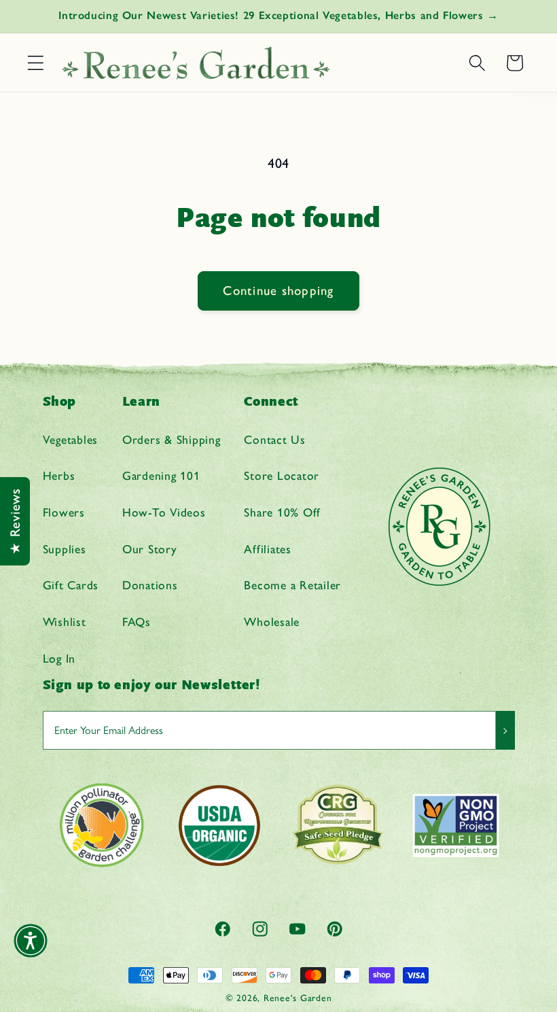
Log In (59, 658)
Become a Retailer (292, 585)
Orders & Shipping (171, 439)
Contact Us (275, 439)
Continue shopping (278, 290)
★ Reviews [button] (15, 521)
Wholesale (272, 621)
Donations (150, 585)
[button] (35, 63)
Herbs (59, 475)
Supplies (64, 549)
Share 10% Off (282, 512)
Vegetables (70, 439)
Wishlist (64, 621)
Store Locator (281, 475)
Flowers (64, 512)
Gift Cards (71, 585)
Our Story (149, 549)
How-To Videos (164, 512)
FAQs (136, 621)
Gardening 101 (161, 475)
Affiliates (267, 549)
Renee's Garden (298, 997)
